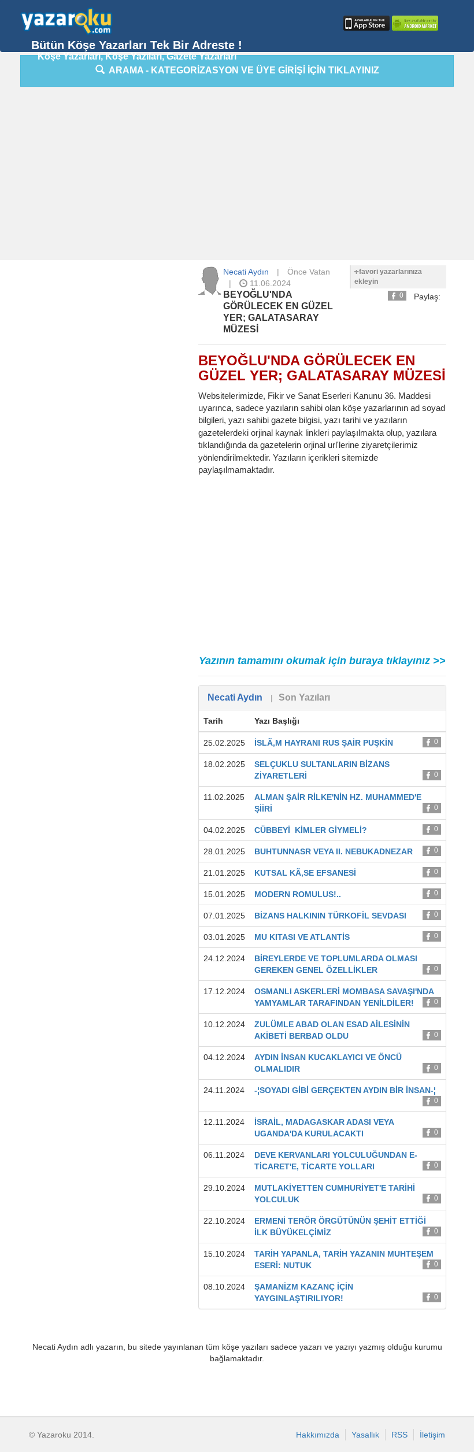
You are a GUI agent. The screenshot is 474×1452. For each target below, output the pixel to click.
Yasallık (365, 1434)
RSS (399, 1434)
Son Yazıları (304, 697)
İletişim (432, 1434)
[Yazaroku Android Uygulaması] (414, 23)
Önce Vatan (308, 271)
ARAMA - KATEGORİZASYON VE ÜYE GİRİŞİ (242, 70)
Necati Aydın (246, 271)
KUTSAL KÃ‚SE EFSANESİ (305, 872)
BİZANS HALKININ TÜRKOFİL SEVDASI (330, 915)
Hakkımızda (317, 1434)
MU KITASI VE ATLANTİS (302, 937)
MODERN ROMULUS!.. (297, 894)
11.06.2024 (269, 283)
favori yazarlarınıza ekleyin (388, 277)
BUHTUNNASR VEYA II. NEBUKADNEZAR (333, 851)
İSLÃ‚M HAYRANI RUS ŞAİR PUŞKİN (323, 742)
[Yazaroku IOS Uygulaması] (365, 23)
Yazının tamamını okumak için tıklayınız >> (322, 660)
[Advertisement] (247, 176)
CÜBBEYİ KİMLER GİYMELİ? (310, 830)
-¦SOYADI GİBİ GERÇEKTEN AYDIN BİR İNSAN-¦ (345, 1090)
